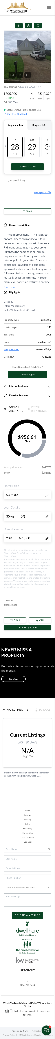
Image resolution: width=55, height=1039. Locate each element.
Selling (27, 824)
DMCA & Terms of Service (30, 1035)
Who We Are (28, 837)
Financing (27, 828)
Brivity (25, 1031)
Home (27, 810)
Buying (27, 819)
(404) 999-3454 (27, 985)
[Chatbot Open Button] (46, 1030)
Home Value (27, 833)
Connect (27, 842)
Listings (27, 815)
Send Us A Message (27, 915)
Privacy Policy (9, 1035)
